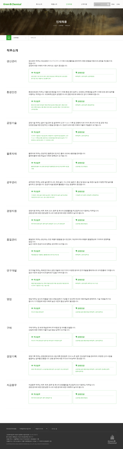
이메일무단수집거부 (25, 428)
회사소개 (39, 4)
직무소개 (33, 37)
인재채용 (69, 4)
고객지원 (84, 4)
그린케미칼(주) (12, 4)
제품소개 (54, 4)
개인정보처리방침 (11, 428)
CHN (118, 4)
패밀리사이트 (39, 428)
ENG (113, 4)
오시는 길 (54, 428)
